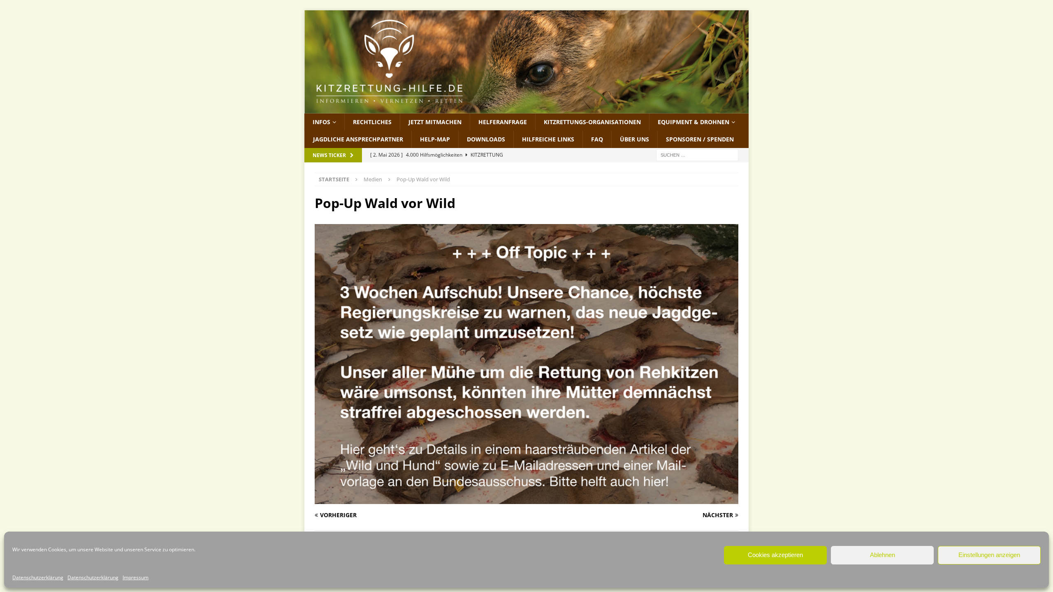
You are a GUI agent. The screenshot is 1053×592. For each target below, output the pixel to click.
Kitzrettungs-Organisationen (592, 122)
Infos (321, 122)
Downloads (486, 139)
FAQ (597, 139)
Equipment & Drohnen (693, 122)
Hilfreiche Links (548, 139)
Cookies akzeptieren (775, 554)
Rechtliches (372, 122)
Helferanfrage (502, 122)
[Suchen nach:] (697, 155)
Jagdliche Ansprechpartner (358, 139)
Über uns (634, 139)
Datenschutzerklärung (37, 577)
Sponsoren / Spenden (700, 139)
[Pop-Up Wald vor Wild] (526, 499)
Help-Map (435, 139)
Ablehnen (882, 554)
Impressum (135, 577)
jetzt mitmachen (435, 122)
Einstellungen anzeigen (989, 554)
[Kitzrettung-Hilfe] (526, 108)
